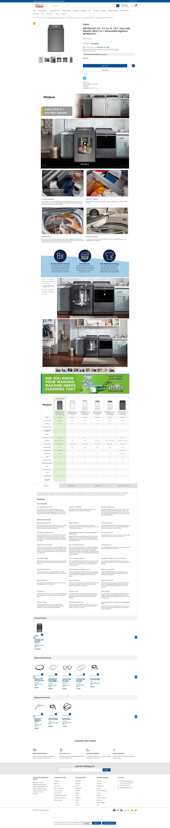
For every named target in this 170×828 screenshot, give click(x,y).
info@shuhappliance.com (126, 787)
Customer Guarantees (59, 798)
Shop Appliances (42, 10)
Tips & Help (49, 13)
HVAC (98, 805)
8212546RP (64, 683)
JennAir (77, 786)
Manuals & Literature (124, 485)
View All (77, 805)
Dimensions (98, 485)
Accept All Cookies (109, 823)
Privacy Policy (57, 793)
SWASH (77, 800)
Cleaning (99, 783)
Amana (77, 795)
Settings (86, 823)
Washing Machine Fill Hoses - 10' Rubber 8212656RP (39, 679)
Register (127, 6)
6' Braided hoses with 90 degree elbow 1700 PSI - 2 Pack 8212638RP (53, 680)
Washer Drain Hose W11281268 (66, 719)
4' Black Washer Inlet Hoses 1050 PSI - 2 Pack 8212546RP (66, 680)
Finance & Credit (58, 800)
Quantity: (85, 58)
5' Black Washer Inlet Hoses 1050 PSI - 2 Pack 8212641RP (80, 680)
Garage (98, 793)
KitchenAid (78, 781)
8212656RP (37, 682)
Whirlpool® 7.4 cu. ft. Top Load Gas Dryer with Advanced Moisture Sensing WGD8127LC (39, 641)
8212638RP (50, 683)
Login (123, 6)
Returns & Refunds (58, 788)
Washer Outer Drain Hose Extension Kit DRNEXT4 (38, 720)
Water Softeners (101, 802)
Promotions (57, 786)
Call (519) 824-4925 (124, 785)
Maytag (77, 793)
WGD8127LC (37, 643)
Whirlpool (77, 783)
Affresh (77, 802)
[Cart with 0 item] (135, 6)
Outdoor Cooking (112, 10)
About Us (56, 783)
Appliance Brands (54, 10)
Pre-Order (99, 800)
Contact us (56, 781)
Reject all (96, 823)
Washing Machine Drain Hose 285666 (95, 679)
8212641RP (78, 683)
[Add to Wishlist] (133, 65)
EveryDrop (78, 798)
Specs (72, 485)
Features (46, 485)
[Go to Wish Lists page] (132, 6)
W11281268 (64, 721)
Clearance (99, 795)
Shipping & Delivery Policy (60, 795)
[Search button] (117, 5)
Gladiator (77, 790)
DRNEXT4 (36, 723)
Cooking (99, 781)
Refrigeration (100, 786)
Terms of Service (58, 790)
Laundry (99, 788)
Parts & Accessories (101, 790)
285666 (91, 681)
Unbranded (78, 788)
